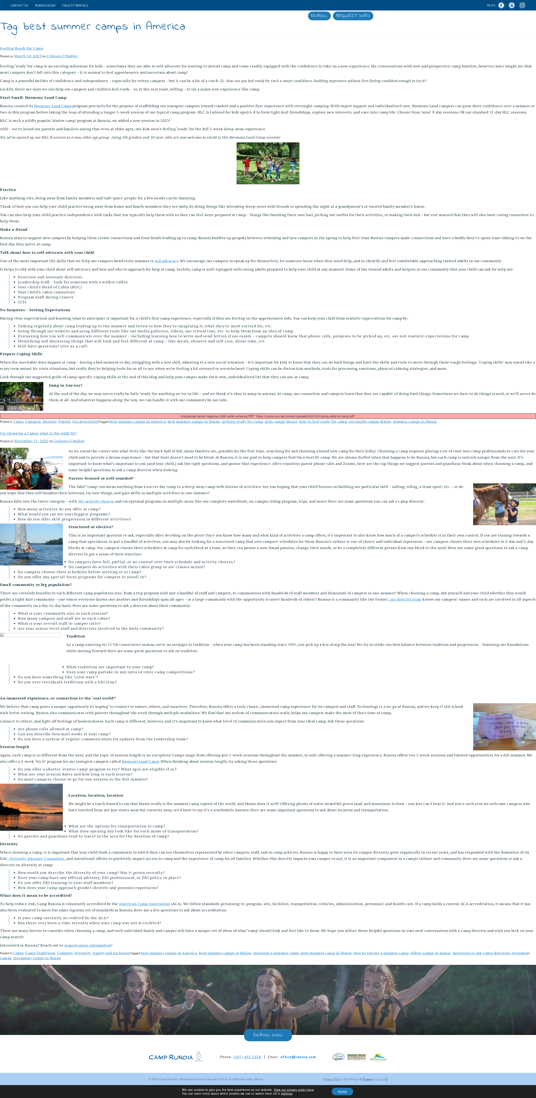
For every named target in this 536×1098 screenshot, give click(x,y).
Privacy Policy (332, 1079)
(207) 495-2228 (247, 1056)
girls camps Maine (281, 421)
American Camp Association (144, 903)
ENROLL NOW (268, 1035)
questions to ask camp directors (481, 952)
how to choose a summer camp (381, 952)
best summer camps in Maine (194, 421)
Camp (18, 421)
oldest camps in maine (430, 952)
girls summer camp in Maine (326, 952)
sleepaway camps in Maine (37, 957)
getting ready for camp (242, 421)
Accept (342, 1091)
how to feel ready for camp (323, 421)
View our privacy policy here (294, 1090)
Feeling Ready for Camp (21, 48)
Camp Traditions (40, 952)
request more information (87, 945)
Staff (245, 16)
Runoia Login (45, 5)
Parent (64, 421)
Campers (33, 421)
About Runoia (181, 16)
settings (286, 1093)
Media (298, 16)
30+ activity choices (96, 501)
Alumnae (272, 16)
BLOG (491, 5)
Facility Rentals (75, 5)
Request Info (353, 16)
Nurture (50, 421)
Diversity (82, 952)
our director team (405, 599)
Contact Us (19, 5)
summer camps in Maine (415, 421)
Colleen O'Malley (62, 55)
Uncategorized (85, 421)
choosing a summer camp (276, 952)
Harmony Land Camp (53, 105)
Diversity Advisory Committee (37, 858)
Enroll (319, 16)
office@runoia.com (298, 1057)
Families (217, 16)
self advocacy (166, 260)
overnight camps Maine (370, 421)
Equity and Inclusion (111, 952)
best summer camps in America (138, 421)
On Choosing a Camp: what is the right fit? (38, 433)
